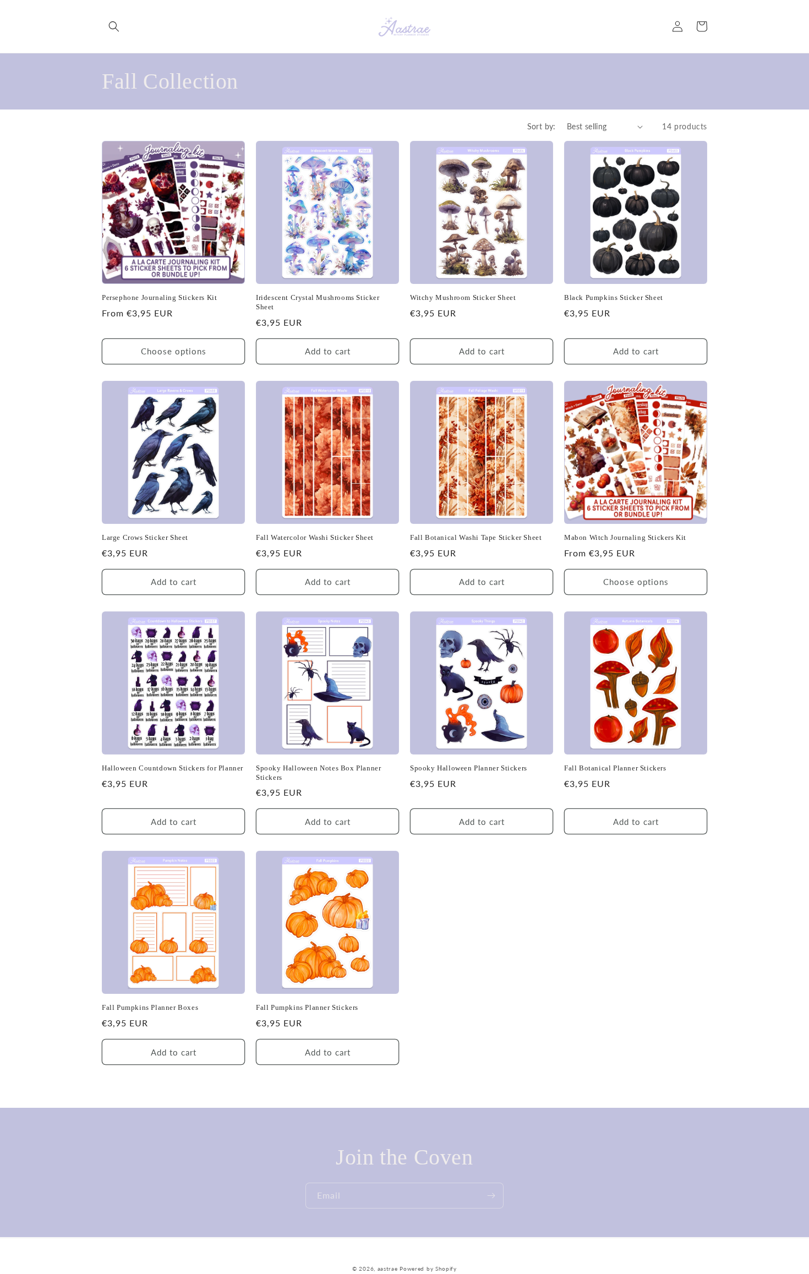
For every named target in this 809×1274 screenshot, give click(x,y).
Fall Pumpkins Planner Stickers (307, 1007)
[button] (114, 26)
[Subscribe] (491, 1196)
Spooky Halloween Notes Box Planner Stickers (318, 772)
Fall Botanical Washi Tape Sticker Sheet (476, 537)
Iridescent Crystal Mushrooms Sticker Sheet (318, 302)
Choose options (173, 351)
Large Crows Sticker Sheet (145, 537)
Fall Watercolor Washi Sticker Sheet (315, 537)
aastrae (388, 1268)
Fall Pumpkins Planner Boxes (150, 1007)
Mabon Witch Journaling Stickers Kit (625, 537)
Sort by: (541, 126)
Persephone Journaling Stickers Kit (159, 297)
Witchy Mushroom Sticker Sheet (463, 297)
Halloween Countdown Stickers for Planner (172, 768)
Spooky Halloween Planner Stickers (468, 768)
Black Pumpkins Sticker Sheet (613, 297)
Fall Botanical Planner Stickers (615, 768)
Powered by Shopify (428, 1268)
